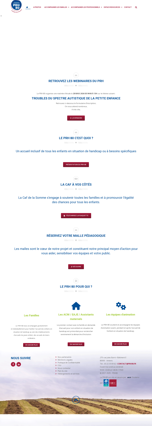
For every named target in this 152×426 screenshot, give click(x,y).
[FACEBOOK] (13, 364)
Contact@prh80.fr (126, 364)
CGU (59, 365)
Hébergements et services (68, 374)
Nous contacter (64, 368)
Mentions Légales (65, 360)
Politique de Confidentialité (69, 362)
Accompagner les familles (55, 7)
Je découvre (76, 267)
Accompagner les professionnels (85, 7)
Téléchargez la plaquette (76, 215)
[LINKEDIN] (18, 364)
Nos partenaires (64, 357)
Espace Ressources (112, 7)
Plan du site (62, 371)
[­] (76, 400)
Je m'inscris (77, 118)
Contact (128, 7)
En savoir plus (31, 345)
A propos (37, 7)
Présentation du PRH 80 (76, 164)
